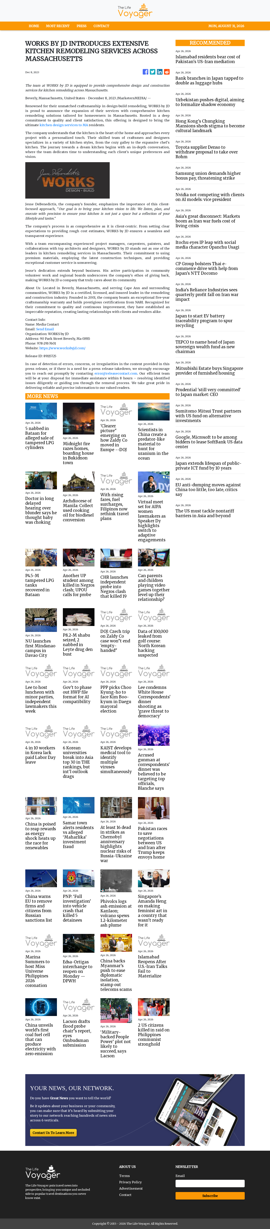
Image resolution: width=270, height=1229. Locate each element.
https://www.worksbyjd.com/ (62, 348)
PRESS (81, 26)
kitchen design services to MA (64, 125)
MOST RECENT (58, 26)
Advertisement (131, 1188)
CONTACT (101, 26)
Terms (124, 1176)
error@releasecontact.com (115, 373)
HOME (34, 26)
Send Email (45, 329)
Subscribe (210, 1196)
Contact (125, 1195)
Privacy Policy (130, 1182)
